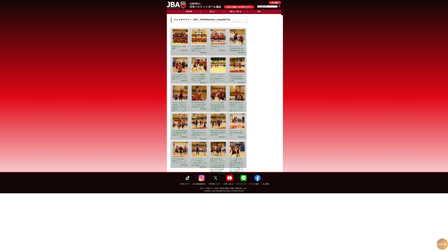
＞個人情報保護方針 (199, 184)
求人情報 (275, 3)
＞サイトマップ (240, 184)
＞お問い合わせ (227, 184)
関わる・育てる (235, 11)
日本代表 (189, 11)
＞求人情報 (265, 184)
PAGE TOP (442, 244)
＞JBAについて (184, 184)
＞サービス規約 (253, 184)
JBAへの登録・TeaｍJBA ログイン (239, 7)
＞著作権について (214, 184)
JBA (259, 11)
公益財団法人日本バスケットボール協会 (176, 4)
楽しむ (212, 11)
